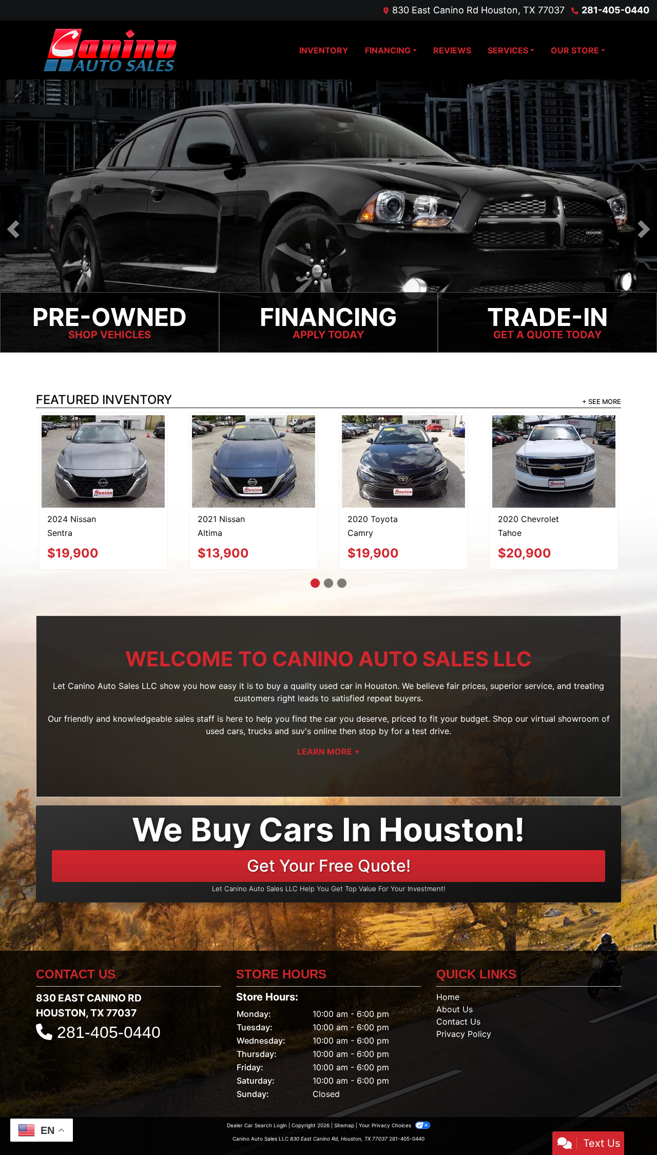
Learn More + (328, 707)
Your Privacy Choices (386, 1080)
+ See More (601, 402)
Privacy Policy (463, 989)
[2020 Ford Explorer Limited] (403, 439)
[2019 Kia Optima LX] (554, 436)
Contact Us (458, 977)
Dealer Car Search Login (257, 1080)
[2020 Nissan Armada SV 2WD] (103, 438)
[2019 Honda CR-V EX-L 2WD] (253, 438)
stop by (374, 686)
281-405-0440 (615, 10)
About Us (454, 964)
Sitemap (344, 1080)
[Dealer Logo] (110, 50)
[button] (13, 230)
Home (447, 952)
